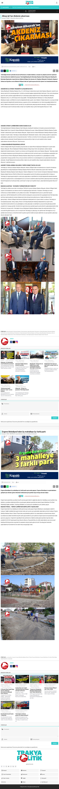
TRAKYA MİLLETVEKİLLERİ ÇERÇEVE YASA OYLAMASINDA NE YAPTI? (28, 7)
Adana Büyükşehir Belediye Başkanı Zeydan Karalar (16, 331)
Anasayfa (4, 18)
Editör (12, 338)
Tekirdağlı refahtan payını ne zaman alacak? (21, 714)
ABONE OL (14, 70)
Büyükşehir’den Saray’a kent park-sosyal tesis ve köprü (51, 365)
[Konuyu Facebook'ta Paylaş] (2, 71)
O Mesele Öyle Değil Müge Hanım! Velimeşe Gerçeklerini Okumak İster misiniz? (7, 691)
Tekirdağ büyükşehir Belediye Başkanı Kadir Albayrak (37, 334)
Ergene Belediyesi (36, 657)
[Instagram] (6, 766)
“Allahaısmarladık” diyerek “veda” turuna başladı (6, 390)
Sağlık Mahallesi (4, 658)
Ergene (13, 657)
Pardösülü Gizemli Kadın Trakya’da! (7, 714)
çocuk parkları (9, 657)
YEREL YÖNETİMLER (19, 360)
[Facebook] (2, 766)
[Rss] (13, 766)
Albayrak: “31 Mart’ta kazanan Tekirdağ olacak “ (22, 390)
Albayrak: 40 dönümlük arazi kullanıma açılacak (7, 363)
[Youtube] (9, 766)
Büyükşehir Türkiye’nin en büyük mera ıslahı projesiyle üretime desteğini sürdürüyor (36, 366)
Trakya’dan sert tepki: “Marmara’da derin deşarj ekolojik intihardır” (22, 689)
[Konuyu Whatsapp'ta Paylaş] (7, 71)
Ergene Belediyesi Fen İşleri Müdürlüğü (48, 657)
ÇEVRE (16, 684)
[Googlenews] (15, 766)
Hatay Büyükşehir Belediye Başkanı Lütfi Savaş (29, 332)
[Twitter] (4, 766)
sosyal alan (10, 658)
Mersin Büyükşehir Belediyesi (20, 334)
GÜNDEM (3, 684)
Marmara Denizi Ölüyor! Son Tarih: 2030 (50, 688)
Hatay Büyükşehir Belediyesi (46, 332)
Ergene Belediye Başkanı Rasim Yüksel (24, 657)
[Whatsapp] (11, 766)
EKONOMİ (17, 710)
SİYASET (21, 385)
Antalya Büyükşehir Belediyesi (13, 332)
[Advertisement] (29, 116)
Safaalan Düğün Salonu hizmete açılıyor (21, 364)
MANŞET (8, 18)
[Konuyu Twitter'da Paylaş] (5, 71)
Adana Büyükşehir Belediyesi (33, 331)
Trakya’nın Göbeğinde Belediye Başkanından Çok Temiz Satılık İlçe (35, 691)
